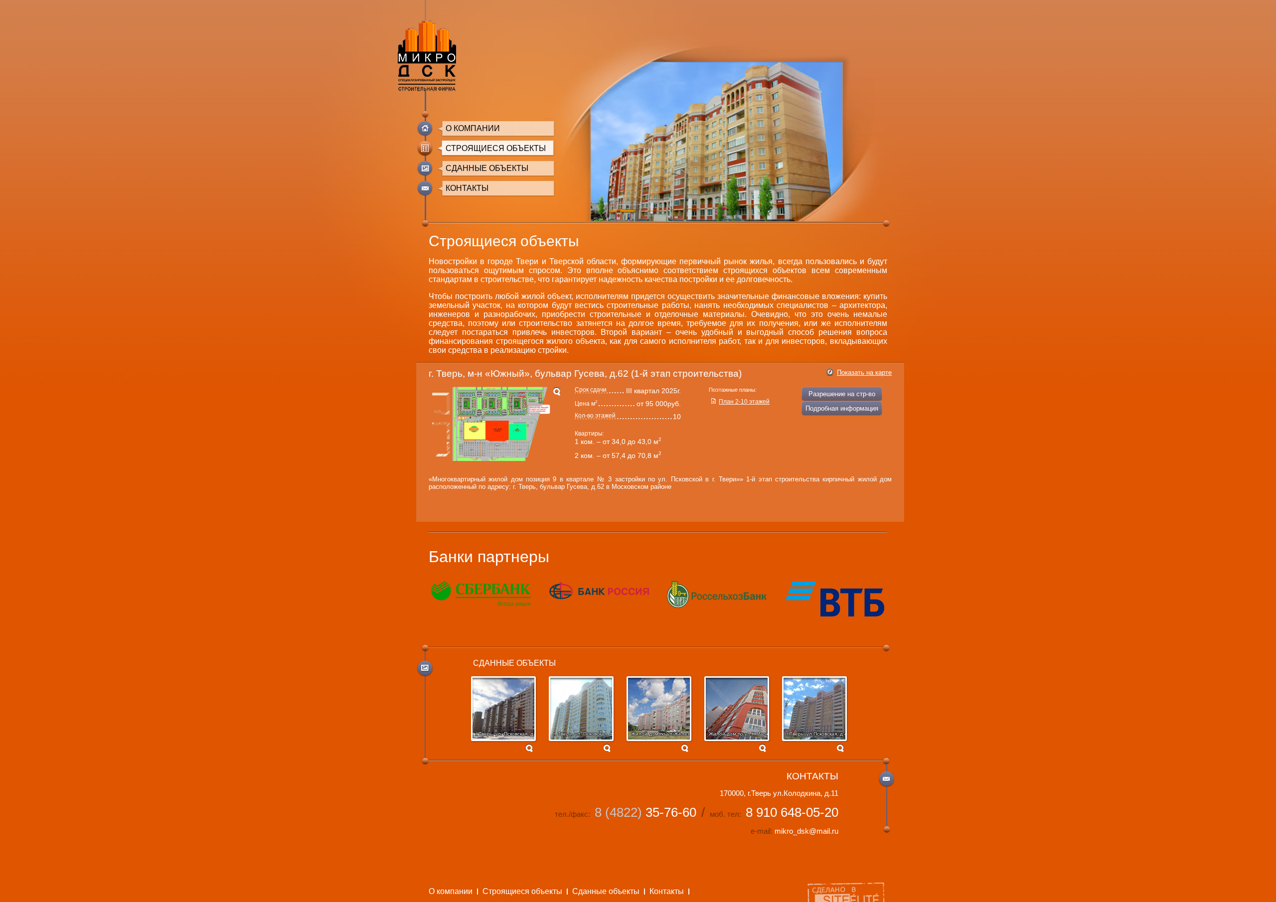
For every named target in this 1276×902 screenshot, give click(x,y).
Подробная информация (841, 408)
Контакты (467, 188)
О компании (473, 128)
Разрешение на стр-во (841, 394)
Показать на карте (864, 372)
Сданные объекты (487, 168)
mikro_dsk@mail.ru (806, 831)
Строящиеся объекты (496, 148)
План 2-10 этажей (744, 401)
